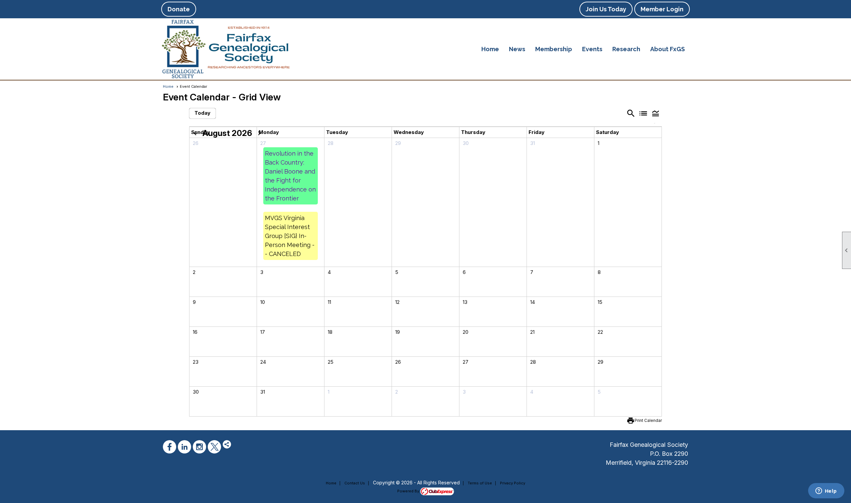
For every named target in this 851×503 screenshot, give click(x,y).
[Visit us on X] (214, 446)
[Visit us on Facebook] (169, 446)
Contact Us (354, 483)
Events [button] (592, 49)
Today (202, 113)
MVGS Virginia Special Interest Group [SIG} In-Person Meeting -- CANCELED (289, 235)
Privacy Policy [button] (512, 483)
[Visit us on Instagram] (199, 446)
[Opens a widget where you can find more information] (826, 491)
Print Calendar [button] (648, 420)
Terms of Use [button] (480, 483)
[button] (656, 113)
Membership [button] (553, 49)
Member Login (662, 9)
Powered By (408, 491)
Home (490, 49)
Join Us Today (606, 9)
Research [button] (626, 49)
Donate (179, 9)
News (517, 49)
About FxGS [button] (667, 49)
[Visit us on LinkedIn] (184, 446)
